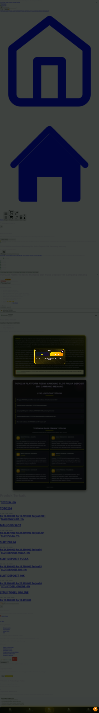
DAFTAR (57, 354)
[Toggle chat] (95, 709)
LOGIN (42, 354)
